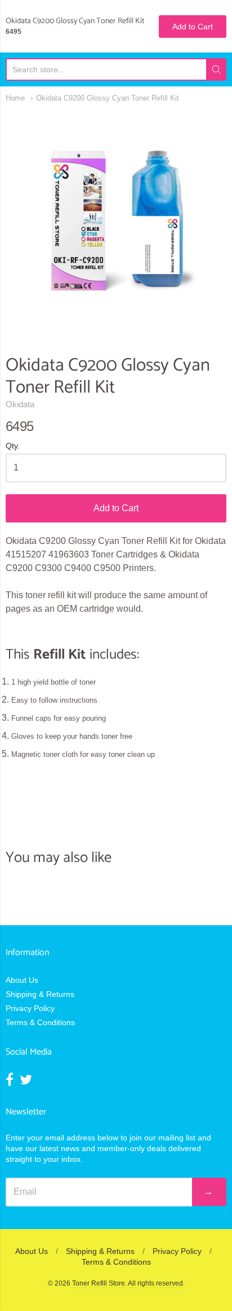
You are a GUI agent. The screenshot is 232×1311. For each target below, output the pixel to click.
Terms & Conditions (40, 1022)
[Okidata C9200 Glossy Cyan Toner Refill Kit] (116, 220)
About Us (22, 980)
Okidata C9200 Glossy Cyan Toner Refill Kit (107, 98)
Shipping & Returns (40, 994)
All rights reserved (155, 1283)
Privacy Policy (30, 1008)
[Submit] (216, 69)
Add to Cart (116, 508)
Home (15, 98)
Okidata (20, 404)
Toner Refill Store (98, 1283)
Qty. (13, 446)
